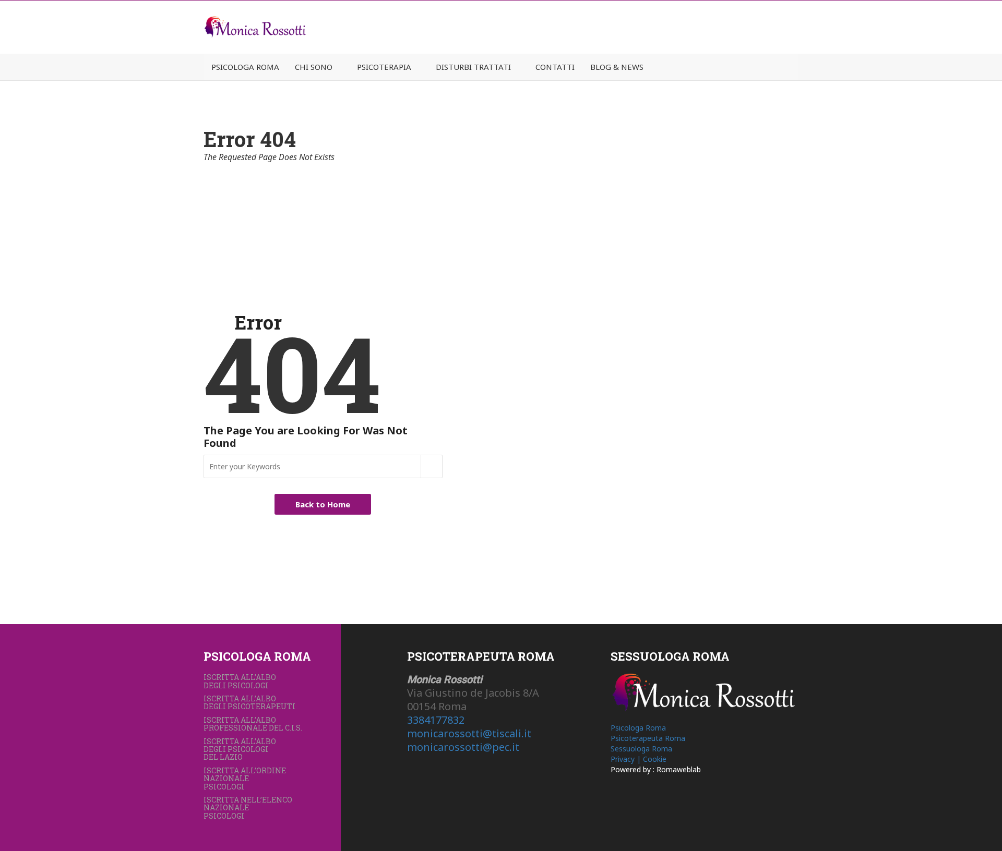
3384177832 (435, 720)
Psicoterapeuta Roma (648, 738)
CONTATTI (555, 67)
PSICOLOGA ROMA (245, 67)
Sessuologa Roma (641, 748)
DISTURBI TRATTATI (473, 67)
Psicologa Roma (638, 728)
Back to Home (322, 504)
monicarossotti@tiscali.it (469, 733)
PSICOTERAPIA (384, 67)
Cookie (654, 759)
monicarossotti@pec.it (463, 747)
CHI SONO (313, 67)
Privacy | (627, 759)
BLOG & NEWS (616, 67)
